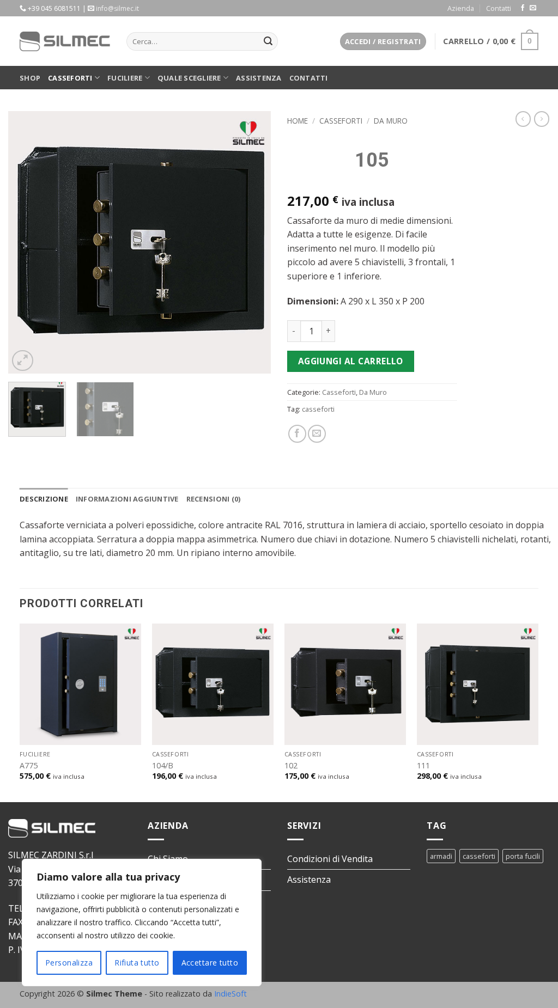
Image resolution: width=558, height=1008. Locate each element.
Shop (30, 78)
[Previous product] (541, 118)
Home (297, 120)
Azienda (460, 8)
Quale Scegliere (189, 78)
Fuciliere (124, 78)
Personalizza (69, 962)
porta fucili (523, 856)
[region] (142, 922)
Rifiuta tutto (136, 962)
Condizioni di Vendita (330, 859)
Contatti (498, 8)
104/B (162, 766)
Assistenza (259, 78)
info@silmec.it (117, 8)
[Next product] (523, 118)
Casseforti (70, 78)
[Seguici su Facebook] (522, 8)
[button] (383, 42)
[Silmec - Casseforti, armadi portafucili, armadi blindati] (65, 41)
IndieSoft (230, 993)
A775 (29, 766)
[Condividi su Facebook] (297, 434)
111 (423, 766)
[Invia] (268, 41)
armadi (441, 856)
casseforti (318, 409)
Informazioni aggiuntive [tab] (127, 499)
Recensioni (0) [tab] (213, 499)
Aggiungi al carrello (350, 361)
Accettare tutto (209, 962)
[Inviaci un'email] (533, 8)
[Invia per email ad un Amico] (317, 434)
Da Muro (391, 120)
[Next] (252, 242)
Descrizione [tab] (44, 499)
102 (291, 766)
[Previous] (27, 242)
